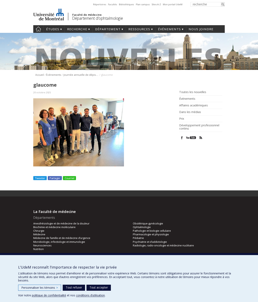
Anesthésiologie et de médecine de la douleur (61, 223)
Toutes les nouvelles (192, 92)
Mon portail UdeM (172, 4)
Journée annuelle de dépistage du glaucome (81, 75)
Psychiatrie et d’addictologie (150, 242)
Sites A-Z (156, 4)
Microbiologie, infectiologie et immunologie (59, 242)
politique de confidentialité (49, 295)
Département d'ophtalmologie (97, 18)
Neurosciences (42, 245)
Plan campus (143, 4)
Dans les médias (190, 112)
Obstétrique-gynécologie (148, 223)
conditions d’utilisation (90, 295)
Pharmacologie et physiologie (151, 234)
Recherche (77, 29)
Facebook (181, 137)
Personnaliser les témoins (39, 288)
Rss (200, 137)
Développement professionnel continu (199, 127)
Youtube (191, 137)
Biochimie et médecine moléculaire (54, 227)
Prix (181, 118)
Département (108, 29)
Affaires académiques (193, 105)
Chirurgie (38, 230)
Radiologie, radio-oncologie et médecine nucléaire (163, 245)
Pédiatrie (138, 238)
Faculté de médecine (87, 15)
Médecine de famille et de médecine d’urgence (61, 238)
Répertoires (99, 4)
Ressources (139, 29)
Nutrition (38, 249)
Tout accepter (98, 287)
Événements (169, 29)
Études (52, 29)
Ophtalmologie (142, 227)
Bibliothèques (126, 4)
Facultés (112, 4)
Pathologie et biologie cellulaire (152, 230)
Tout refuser (74, 287)
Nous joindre (201, 29)
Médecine (39, 234)
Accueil (38, 29)
